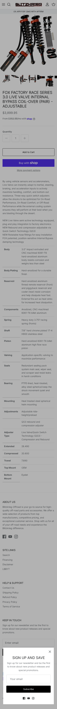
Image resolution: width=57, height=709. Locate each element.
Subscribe (28, 689)
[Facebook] (24, 698)
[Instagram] (33, 698)
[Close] (49, 651)
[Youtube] (28, 698)
